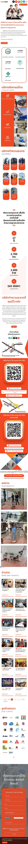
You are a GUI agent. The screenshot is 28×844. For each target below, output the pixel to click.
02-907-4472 (24, 4)
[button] (3, 735)
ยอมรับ (5, 842)
